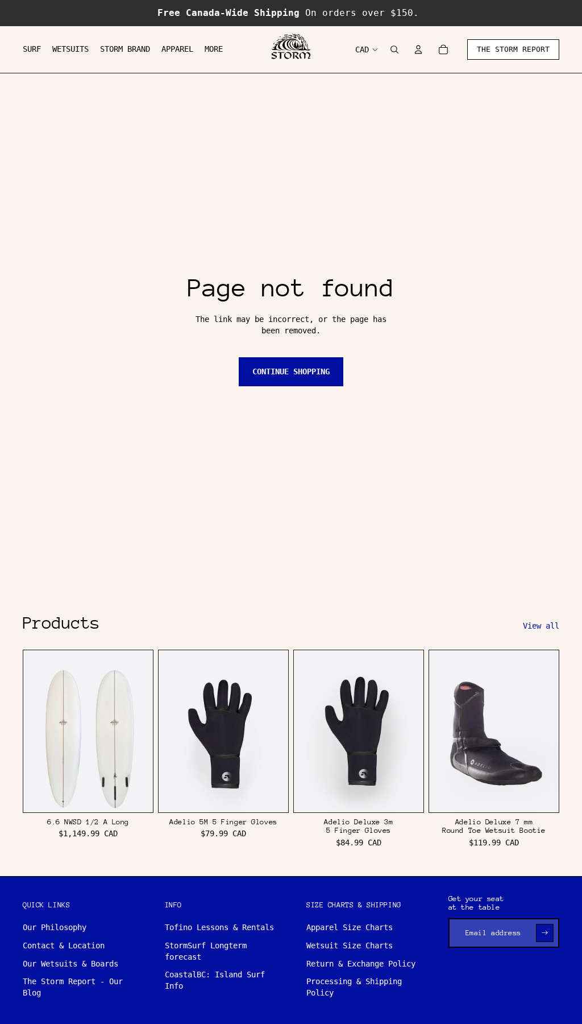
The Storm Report (513, 49)
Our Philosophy (54, 927)
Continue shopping (291, 371)
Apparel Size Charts (349, 927)
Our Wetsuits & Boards (70, 963)
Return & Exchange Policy (360, 963)
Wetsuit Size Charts (349, 945)
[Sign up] (545, 933)
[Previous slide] (32, 731)
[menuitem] (32, 49)
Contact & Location (64, 945)
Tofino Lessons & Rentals (219, 927)
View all (541, 625)
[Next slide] (144, 731)
